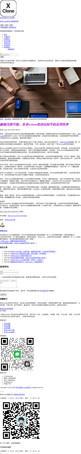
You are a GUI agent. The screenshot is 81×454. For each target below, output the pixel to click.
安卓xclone (3, 231)
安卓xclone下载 (9, 330)
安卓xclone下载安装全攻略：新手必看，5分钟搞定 (28, 253)
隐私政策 (11, 49)
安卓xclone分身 (65, 142)
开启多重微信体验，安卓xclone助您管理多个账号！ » (18, 243)
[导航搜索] (1, 53)
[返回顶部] (1, 453)
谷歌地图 (7, 328)
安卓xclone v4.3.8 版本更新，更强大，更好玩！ (27, 260)
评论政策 (43, 291)
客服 (11, 25)
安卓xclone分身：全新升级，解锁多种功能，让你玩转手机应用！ (34, 251)
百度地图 (7, 324)
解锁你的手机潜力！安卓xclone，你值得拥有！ (27, 262)
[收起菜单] (3, 391)
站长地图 (7, 326)
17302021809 (5, 447)
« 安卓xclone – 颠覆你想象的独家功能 (13, 241)
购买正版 (3, 309)
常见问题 (7, 41)
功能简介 (7, 39)
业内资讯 (7, 45)
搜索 (2, 25)
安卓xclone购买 (9, 332)
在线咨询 (21, 394)
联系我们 (7, 47)
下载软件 (7, 37)
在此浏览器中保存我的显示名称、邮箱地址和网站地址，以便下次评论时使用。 (30, 277)
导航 (6, 25)
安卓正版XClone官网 (23, 387)
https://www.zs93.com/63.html (17, 216)
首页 (5, 35)
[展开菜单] (1, 391)
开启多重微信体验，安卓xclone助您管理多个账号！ (29, 258)
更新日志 (7, 43)
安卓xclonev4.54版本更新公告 (21, 256)
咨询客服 (10, 309)
